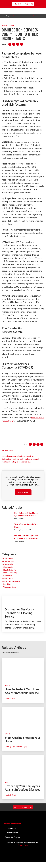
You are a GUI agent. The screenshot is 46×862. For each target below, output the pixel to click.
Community (8, 567)
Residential (7, 575)
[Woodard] (23, 18)
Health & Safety (8, 25)
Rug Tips (6, 584)
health (21, 459)
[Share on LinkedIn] (17, 44)
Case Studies (8, 558)
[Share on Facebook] (9, 44)
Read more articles (10, 652)
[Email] (21, 44)
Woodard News (9, 587)
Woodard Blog (12, 832)
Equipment (12, 828)
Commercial (8, 564)
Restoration (8, 578)
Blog (7, 16)
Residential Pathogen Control (13, 462)
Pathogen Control (32, 459)
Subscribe (23, 492)
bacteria (5, 456)
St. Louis (28, 462)
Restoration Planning (11, 581)
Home (3, 16)
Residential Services (12, 837)
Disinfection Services (10, 459)
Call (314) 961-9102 (24, 4)
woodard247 (7, 450)
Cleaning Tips (8, 561)
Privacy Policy (23, 845)
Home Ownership (10, 572)
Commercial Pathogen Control (21, 456)
